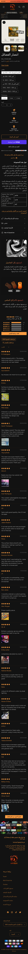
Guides (5, 884)
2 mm (4, 98)
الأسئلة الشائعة (7, 892)
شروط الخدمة (7, 904)
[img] (14, 317)
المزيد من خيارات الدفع (14, 146)
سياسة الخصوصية (8, 900)
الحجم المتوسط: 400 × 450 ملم (11, 72)
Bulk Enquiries (7, 880)
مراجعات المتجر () (8, 342)
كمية (2, 102)
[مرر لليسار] (1, 49)
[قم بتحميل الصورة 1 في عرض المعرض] (7, 48)
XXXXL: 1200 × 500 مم (10, 91)
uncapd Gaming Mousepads (13, 949)
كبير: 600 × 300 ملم (8, 76)
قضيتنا (4, 876)
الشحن (7, 61)
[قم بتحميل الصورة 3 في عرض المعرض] (21, 48)
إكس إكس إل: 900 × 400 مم (11, 84)
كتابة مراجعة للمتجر (14, 333)
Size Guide (4, 65)
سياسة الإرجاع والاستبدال (10, 896)
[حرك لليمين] (26, 49)
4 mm (18, 98)
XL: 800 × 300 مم (8, 80)
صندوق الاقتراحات (8, 888)
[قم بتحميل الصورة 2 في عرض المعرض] (14, 48)
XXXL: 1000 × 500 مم (9, 87)
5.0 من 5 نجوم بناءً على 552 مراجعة (14, 155)
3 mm (11, 98)
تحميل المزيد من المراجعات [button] (14, 816)
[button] (4, 7)
